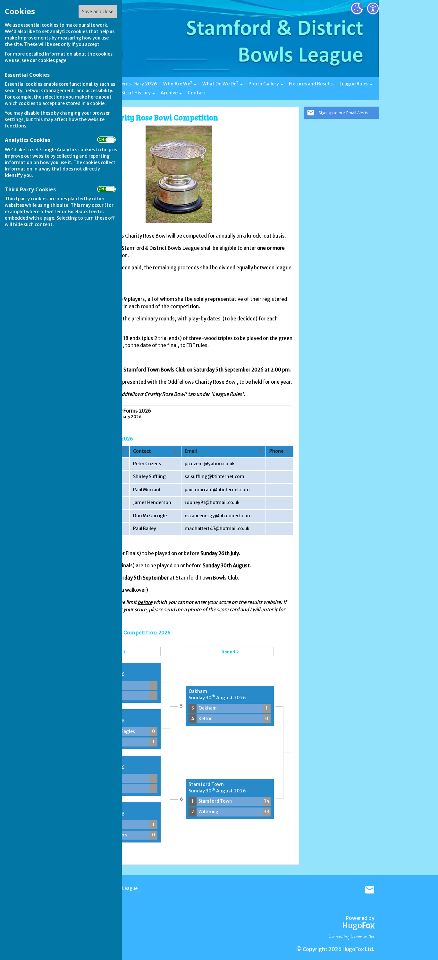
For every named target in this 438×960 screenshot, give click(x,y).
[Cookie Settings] (356, 8)
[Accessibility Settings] (372, 8)
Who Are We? (177, 84)
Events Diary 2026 (136, 84)
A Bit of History (134, 93)
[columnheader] (155, 451)
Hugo (358, 925)
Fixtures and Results (311, 84)
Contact (197, 93)
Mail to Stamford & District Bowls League (370, 890)
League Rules (354, 84)
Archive (169, 93)
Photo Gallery (263, 84)
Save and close (98, 11)
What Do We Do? (220, 84)
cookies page (52, 60)
